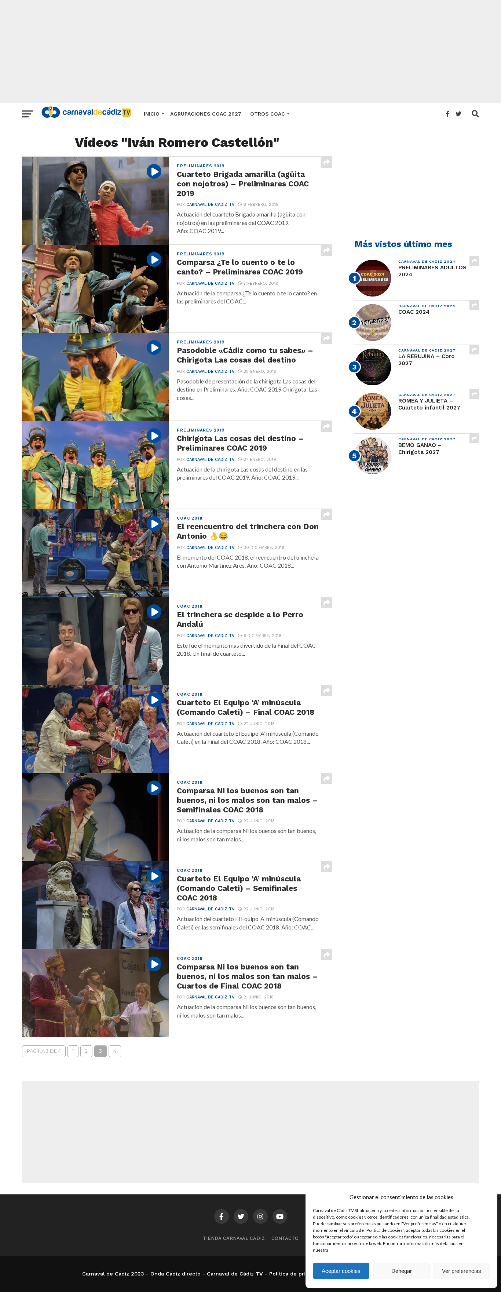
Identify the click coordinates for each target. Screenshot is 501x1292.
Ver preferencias (461, 1271)
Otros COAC (267, 114)
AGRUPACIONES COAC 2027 (205, 114)
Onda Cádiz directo (175, 1274)
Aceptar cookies (341, 1271)
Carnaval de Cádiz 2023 (113, 1274)
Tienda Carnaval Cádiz (234, 1238)
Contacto (285, 1238)
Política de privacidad (297, 1274)
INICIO (152, 114)
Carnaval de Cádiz (230, 1274)
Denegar (401, 1271)
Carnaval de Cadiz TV (210, 204)
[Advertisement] (250, 51)
